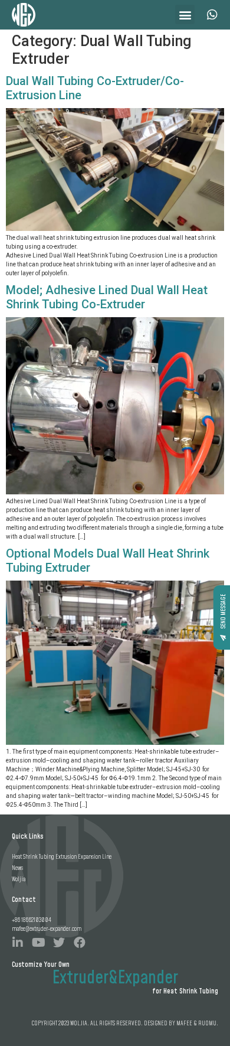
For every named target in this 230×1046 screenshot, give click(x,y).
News (17, 868)
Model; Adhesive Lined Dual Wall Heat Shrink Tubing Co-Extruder (107, 297)
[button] (185, 14)
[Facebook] (80, 943)
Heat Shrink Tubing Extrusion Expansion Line (61, 857)
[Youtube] (38, 943)
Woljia (18, 879)
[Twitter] (59, 943)
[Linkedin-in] (18, 943)
